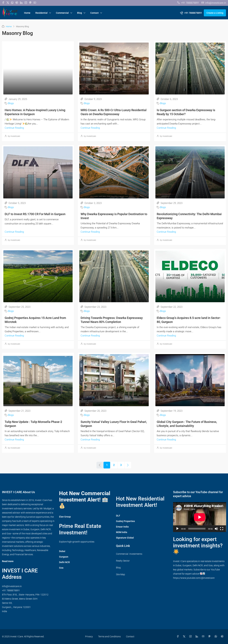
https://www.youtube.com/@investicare (193, 578)
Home (27, 13)
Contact (94, 13)
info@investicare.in (12, 586)
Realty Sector (123, 560)
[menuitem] (191, 13)
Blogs (11, 103)
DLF (118, 515)
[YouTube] (204, 636)
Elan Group (65, 516)
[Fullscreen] (221, 528)
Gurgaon (63, 556)
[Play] (177, 528)
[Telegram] (223, 636)
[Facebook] (178, 636)
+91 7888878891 (11, 590)
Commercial (62, 13)
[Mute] (216, 528)
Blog (79, 13)
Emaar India (122, 526)
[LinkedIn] (197, 636)
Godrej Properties (125, 521)
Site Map (120, 574)
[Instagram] (191, 636)
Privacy (89, 636)
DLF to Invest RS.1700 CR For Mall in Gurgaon (35, 214)
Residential (41, 13)
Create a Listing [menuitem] (214, 13)
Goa (61, 567)
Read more (8, 561)
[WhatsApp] (216, 636)
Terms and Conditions (109, 636)
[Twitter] (185, 636)
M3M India (121, 532)
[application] (199, 517)
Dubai (62, 551)
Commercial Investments (129, 554)
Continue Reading (14, 127)
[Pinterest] (210, 636)
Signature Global (125, 537)
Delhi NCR (64, 562)
